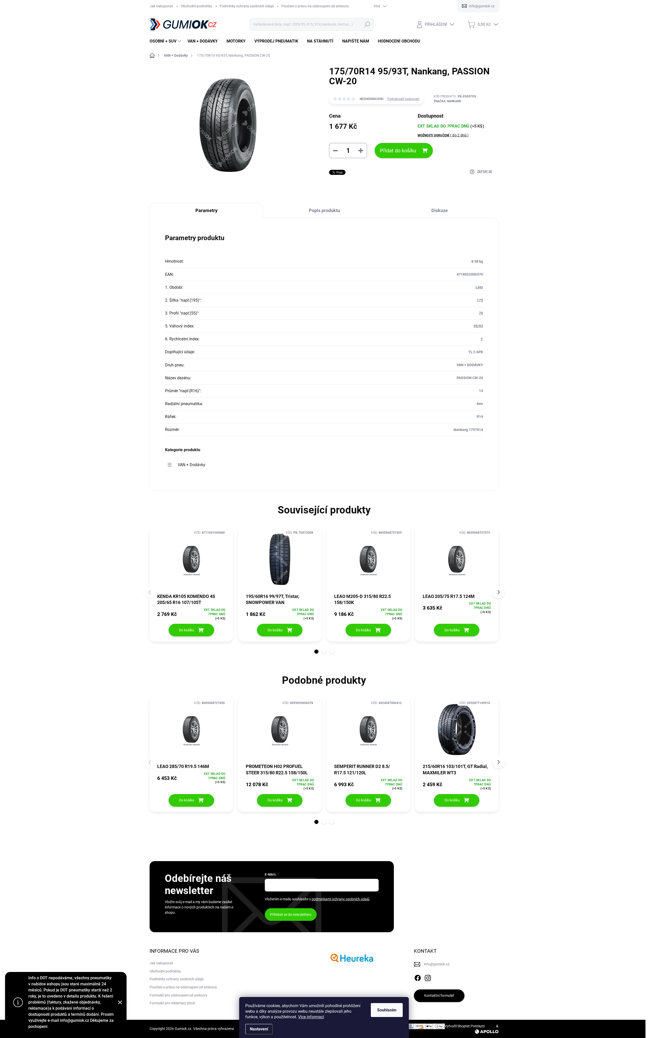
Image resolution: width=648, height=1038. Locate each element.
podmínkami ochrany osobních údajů (341, 899)
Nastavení (259, 1029)
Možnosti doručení (443, 135)
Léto (479, 287)
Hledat (367, 24)
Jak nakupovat (161, 6)
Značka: (447, 101)
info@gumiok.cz (437, 964)
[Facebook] (417, 977)
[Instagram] (428, 977)
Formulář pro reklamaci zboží (172, 1003)
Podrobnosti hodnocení (403, 99)
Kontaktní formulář (439, 995)
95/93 (478, 326)
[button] (316, 652)
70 (481, 313)
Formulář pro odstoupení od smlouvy (178, 995)
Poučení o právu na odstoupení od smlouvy (315, 6)
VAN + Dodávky (191, 464)
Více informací (311, 1016)
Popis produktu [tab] (324, 210)
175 (480, 300)
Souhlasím (386, 1010)
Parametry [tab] (206, 210)
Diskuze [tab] (439, 210)
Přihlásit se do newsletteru (290, 914)
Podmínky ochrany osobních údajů (247, 6)
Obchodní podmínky (196, 6)
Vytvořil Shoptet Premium (465, 1026)
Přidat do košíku (398, 151)
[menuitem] (166, 41)
